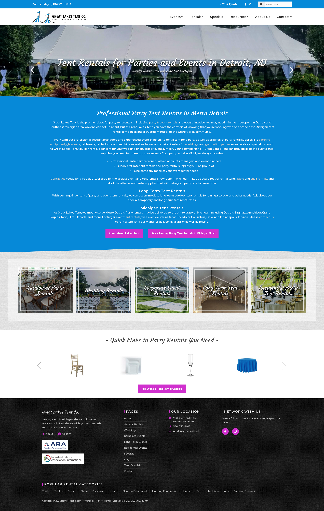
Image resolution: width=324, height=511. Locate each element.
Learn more (163, 80)
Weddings (130, 430)
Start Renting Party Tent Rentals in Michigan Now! (183, 233)
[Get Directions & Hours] (170, 418)
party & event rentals (163, 122)
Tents (45, 491)
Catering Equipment (246, 491)
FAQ (126, 459)
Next (282, 366)
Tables (58, 491)
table (240, 178)
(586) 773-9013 (51, 4)
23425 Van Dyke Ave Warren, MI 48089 (184, 420)
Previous (41, 366)
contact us (266, 217)
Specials (216, 17)
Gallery (66, 433)
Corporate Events (134, 435)
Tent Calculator (133, 465)
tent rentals (132, 217)
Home (127, 418)
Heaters (187, 491)
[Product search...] (261, 4)
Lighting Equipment (164, 491)
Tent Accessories (218, 491)
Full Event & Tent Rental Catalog (162, 388)
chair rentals (259, 178)
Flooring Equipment (135, 491)
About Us (262, 17)
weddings (192, 144)
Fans (199, 491)
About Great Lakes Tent (124, 235)
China (84, 491)
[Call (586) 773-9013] (170, 426)
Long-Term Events (135, 441)
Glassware (99, 491)
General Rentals (134, 424)
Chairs (71, 491)
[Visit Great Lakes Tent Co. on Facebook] (245, 4)
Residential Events (135, 447)
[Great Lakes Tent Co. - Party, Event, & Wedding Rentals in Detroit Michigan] (59, 22)
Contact (283, 17)
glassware (73, 144)
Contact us (57, 178)
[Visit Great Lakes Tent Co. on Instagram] (250, 4)
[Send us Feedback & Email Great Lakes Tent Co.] (170, 431)
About (49, 433)
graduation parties (218, 144)
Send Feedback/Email (185, 431)
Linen (113, 491)
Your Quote (229, 4)
